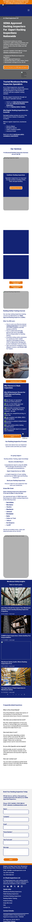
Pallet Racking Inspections (20, 102)
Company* (6, 816)
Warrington (9, 504)
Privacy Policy (6, 921)
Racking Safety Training (18, 107)
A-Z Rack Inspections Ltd (18, 915)
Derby (8, 516)
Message (6, 847)
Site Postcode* (7, 839)
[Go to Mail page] (5, 886)
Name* (5, 809)
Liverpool (9, 511)
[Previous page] (7, 694)
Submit (10, 859)
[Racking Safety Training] (16, 365)
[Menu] (29, 10)
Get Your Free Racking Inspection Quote (12, 436)
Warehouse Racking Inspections (15, 287)
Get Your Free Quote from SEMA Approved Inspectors (16, 67)
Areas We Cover (7, 903)
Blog (11, 900)
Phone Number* (7, 832)
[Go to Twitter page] (15, 886)
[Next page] (24, 694)
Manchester (9, 509)
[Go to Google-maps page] (19, 886)
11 (21, 694)
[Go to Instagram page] (22, 886)
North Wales (10, 502)
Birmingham (9, 513)
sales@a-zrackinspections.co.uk (12, 52)
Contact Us (6, 907)
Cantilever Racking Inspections (16, 282)
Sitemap (13, 921)
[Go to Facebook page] (12, 886)
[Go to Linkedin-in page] (8, 886)
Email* (5, 824)
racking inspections (12, 326)
